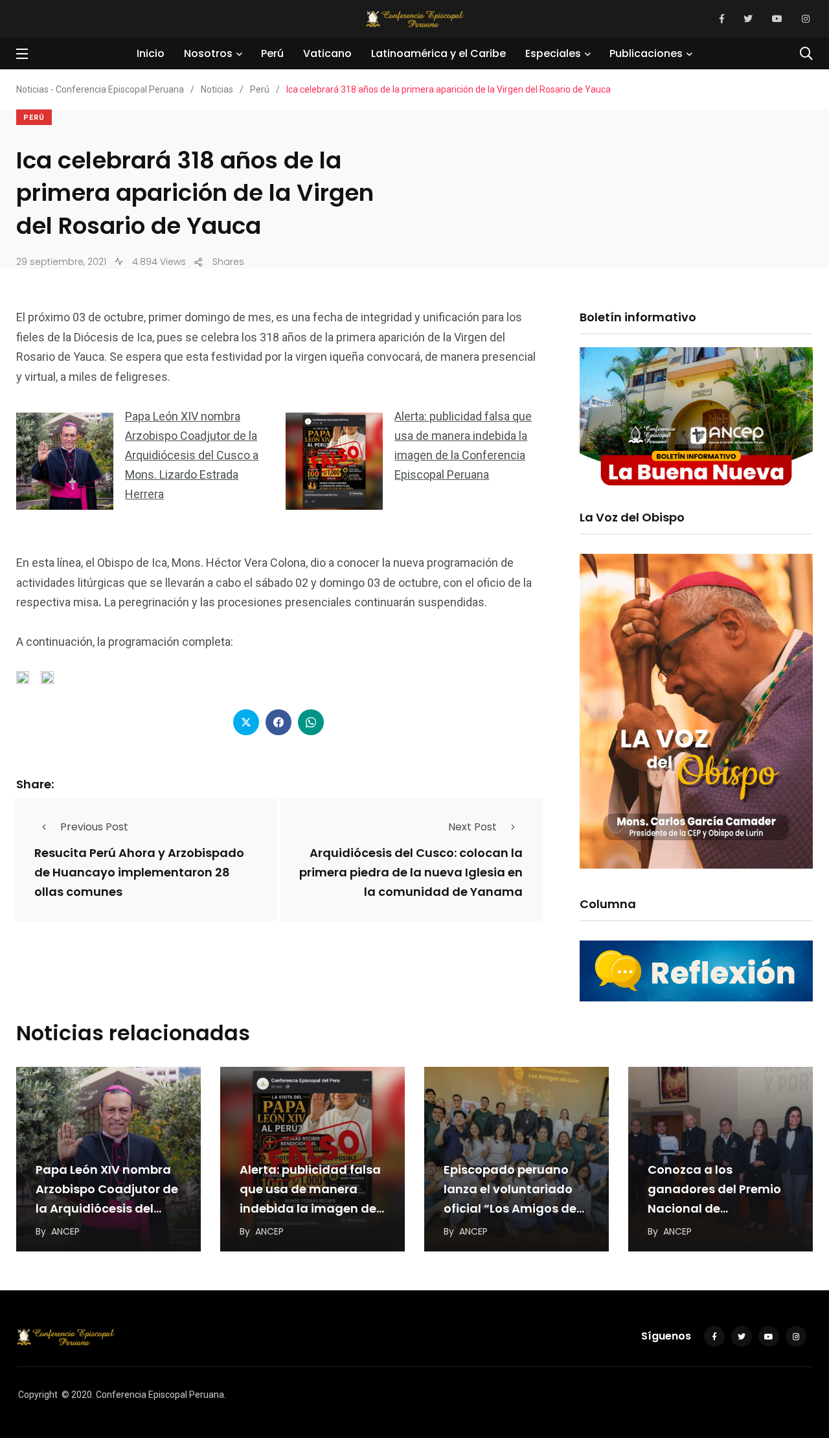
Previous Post (94, 826)
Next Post (472, 826)
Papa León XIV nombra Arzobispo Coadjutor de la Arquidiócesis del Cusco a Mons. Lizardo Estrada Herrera (191, 455)
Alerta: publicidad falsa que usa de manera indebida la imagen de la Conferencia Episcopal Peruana (310, 1208)
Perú (272, 53)
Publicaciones (646, 53)
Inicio (151, 53)
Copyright (38, 1394)
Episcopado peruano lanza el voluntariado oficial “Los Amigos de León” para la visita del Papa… (512, 1208)
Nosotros (208, 53)
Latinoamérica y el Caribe (438, 53)
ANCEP (65, 1231)
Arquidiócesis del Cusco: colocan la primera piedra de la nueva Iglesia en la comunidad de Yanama (411, 872)
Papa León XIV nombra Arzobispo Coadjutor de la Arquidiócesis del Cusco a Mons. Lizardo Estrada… (107, 1208)
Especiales (553, 53)
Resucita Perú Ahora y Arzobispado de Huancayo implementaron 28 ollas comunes (139, 872)
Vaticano (327, 53)
